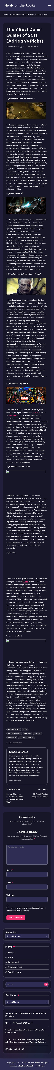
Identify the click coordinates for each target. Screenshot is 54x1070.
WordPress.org (14, 972)
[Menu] (49, 5)
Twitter (35, 412)
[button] (15, 780)
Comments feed (15, 967)
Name (9, 870)
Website (10, 895)
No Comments (33, 46)
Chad (25, 582)
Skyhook (38, 733)
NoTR (25, 729)
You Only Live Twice (26, 737)
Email (9, 882)
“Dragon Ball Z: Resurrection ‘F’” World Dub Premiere (25, 1014)
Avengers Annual (13, 729)
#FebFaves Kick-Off (15, 1049)
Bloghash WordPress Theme (31, 1066)
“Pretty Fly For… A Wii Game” (19, 1023)
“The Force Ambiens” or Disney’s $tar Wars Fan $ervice (25, 1031)
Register (11, 952)
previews (27, 733)
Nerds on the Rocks (19, 5)
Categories (10, 932)
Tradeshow (12, 737)
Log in (10, 957)
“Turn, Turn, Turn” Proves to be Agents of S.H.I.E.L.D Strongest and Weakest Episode (25, 1040)
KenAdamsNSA (18, 751)
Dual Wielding (14, 415)
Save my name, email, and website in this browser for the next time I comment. (26, 909)
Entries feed (13, 962)
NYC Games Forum (14, 733)
